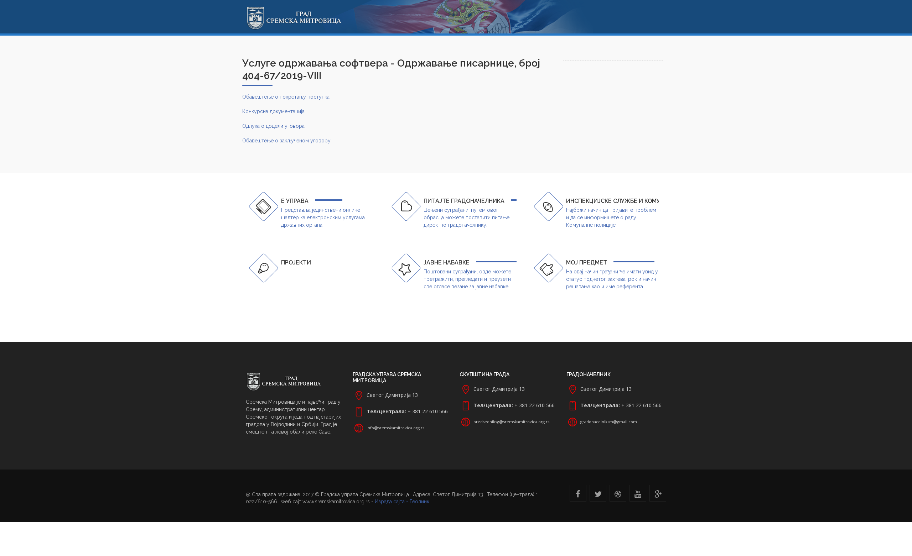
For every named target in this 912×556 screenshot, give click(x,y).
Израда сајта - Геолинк (402, 501)
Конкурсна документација (273, 111)
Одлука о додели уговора (273, 126)
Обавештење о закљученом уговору (286, 140)
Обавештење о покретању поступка (286, 97)
